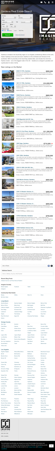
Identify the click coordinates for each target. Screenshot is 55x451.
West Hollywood (18, 411)
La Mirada (3, 383)
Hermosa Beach (4, 379)
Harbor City (3, 377)
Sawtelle (16, 407)
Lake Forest (43, 335)
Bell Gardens (17, 353)
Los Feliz (3, 388)
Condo (10, 30)
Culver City (3, 364)
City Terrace (30, 362)
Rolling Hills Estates (5, 405)
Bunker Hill (3, 358)
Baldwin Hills (30, 351)
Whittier (3, 413)
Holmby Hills (4, 381)
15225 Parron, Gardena (23, 95)
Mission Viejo (17, 337)
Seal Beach (30, 341)
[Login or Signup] (49, 2)
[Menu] (52, 2)
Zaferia (2, 318)
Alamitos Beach (4, 303)
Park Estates (17, 314)
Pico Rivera (43, 398)
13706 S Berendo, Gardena (24, 215)
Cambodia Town (18, 307)
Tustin (15, 343)
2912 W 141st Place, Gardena (25, 131)
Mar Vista (3, 390)
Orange (42, 337)
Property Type (5, 29)
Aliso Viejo (3, 324)
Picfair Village (31, 398)
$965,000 (49, 95)
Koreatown (43, 381)
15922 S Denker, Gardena (24, 107)
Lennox (16, 386)
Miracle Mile (17, 392)
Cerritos (42, 360)
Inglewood (30, 381)
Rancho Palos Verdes (6, 403)
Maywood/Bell (31, 390)
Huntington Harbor (45, 328)
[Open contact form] (41, 2)
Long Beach (4, 301)
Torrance (3, 409)
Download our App (5, 440)
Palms (29, 394)
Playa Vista (43, 401)
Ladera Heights (17, 383)
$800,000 (49, 180)
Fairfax (15, 371)
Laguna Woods (31, 335)
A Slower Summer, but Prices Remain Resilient (11, 280)
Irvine (2, 330)
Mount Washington (45, 392)
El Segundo (17, 368)
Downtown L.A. (17, 366)
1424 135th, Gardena (22, 155)
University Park (17, 409)
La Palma (43, 330)
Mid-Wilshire (4, 392)
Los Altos (30, 311)
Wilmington (30, 413)
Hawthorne (43, 377)
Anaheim (16, 324)
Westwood (43, 411)
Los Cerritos (43, 311)
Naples (2, 314)
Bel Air (2, 353)
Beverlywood (30, 356)
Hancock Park (44, 375)
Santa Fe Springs (45, 405)
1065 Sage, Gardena (22, 143)
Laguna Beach (44, 332)
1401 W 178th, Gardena (23, 83)
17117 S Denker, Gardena (24, 240)
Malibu (29, 388)
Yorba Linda (4, 345)
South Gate (43, 407)
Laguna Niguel (17, 335)
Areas (42, 295)
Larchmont (43, 383)
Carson (16, 358)
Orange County (5, 322)
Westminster (43, 343)
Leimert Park (4, 386)
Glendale (16, 375)
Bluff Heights (30, 305)
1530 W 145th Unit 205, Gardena (25, 167)
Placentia (3, 339)
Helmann (43, 309)
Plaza (29, 314)
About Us (30, 295)
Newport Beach (31, 337)
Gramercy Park (31, 375)
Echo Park (43, 366)
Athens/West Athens (18, 351)
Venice (29, 409)
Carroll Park (30, 307)
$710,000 (48, 143)
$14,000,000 (48, 83)
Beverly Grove (4, 356)
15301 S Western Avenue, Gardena (25, 191)
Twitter (29, 286)
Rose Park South (5, 316)
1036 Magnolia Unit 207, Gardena (25, 119)
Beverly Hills (17, 356)
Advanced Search (19, 34)
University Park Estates (33, 316)
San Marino (17, 405)
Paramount (3, 398)
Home (4, 30)
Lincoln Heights (31, 386)
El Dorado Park (17, 309)
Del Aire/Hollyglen (32, 364)
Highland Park (17, 379)
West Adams (4, 411)
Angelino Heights (5, 351)
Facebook (16, 286)
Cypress (16, 326)
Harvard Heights (31, 377)
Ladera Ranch (17, 330)
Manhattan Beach (45, 388)
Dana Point (30, 326)
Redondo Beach (31, 403)
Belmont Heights (31, 303)
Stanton (42, 341)
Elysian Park (43, 368)
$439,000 (49, 119)
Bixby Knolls (17, 305)
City (19, 16)
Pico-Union (16, 401)
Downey (3, 366)
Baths (11, 24)
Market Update (4, 286)
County (4, 16)
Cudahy (42, 362)
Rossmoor (30, 339)
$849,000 (49, 107)
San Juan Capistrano (6, 341)
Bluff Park (43, 305)
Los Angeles (5, 349)
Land (15, 30)
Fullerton (3, 328)
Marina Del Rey (17, 390)
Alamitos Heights (18, 303)
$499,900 (49, 167)
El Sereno (30, 368)
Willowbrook (17, 413)
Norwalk (3, 394)
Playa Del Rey (31, 401)
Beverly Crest (44, 353)
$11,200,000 (48, 131)
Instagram (3, 289)
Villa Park (30, 343)
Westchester (30, 411)
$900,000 (49, 71)
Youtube (42, 286)
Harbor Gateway (18, 377)
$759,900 (49, 216)
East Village (3, 309)
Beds (3, 24)
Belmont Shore (4, 305)
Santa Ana (16, 341)
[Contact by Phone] (45, 2)
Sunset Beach (4, 343)
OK (51, 446)
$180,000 (49, 155)
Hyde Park (16, 381)
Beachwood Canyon (45, 351)
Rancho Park (17, 403)
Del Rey (42, 364)
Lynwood (16, 388)
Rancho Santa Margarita (19, 339)
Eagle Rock (30, 366)
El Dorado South (31, 309)
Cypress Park (17, 364)
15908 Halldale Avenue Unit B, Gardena (25, 228)
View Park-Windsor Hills (46, 409)
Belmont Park (44, 303)
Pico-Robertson (4, 401)
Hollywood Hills (44, 379)
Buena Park (43, 324)
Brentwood (43, 356)
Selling (15, 295)
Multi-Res (21, 30)
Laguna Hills (4, 335)
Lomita (42, 386)
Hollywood (30, 379)
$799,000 (49, 228)
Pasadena (16, 398)
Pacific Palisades (18, 394)
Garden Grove (17, 328)
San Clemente (44, 339)
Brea (29, 324)
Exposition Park (4, 371)
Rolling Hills (43, 403)
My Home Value (4, 297)
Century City (43, 358)
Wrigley (42, 316)
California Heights (5, 307)
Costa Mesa (4, 326)
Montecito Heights (32, 392)
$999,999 (48, 240)
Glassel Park (4, 375)
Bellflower (30, 353)
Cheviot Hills (4, 362)
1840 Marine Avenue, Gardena (25, 179)
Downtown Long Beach (46, 307)
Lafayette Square (31, 383)
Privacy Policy (32, 447)
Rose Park (43, 314)
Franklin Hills (44, 371)
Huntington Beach (32, 328)
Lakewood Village (18, 311)
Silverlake (30, 407)
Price (3, 20)
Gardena (43, 373)
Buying (2, 295)
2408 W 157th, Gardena (23, 71)
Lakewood (3, 311)
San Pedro (30, 405)
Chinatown (16, 362)
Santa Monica (4, 407)
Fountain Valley (44, 326)
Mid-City (42, 390)
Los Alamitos (4, 337)
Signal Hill (16, 316)
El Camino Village (5, 368)
